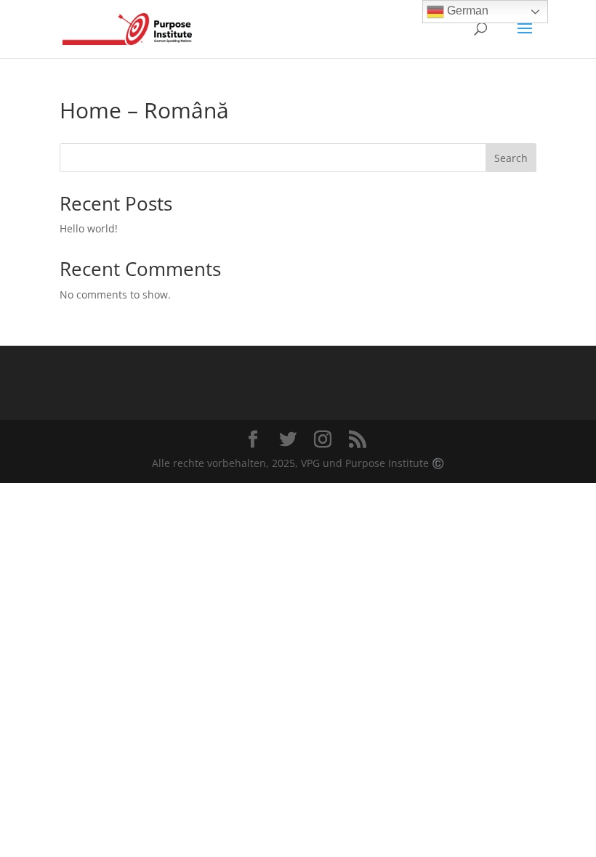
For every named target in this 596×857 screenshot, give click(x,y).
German (466, 10)
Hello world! (89, 228)
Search (511, 158)
